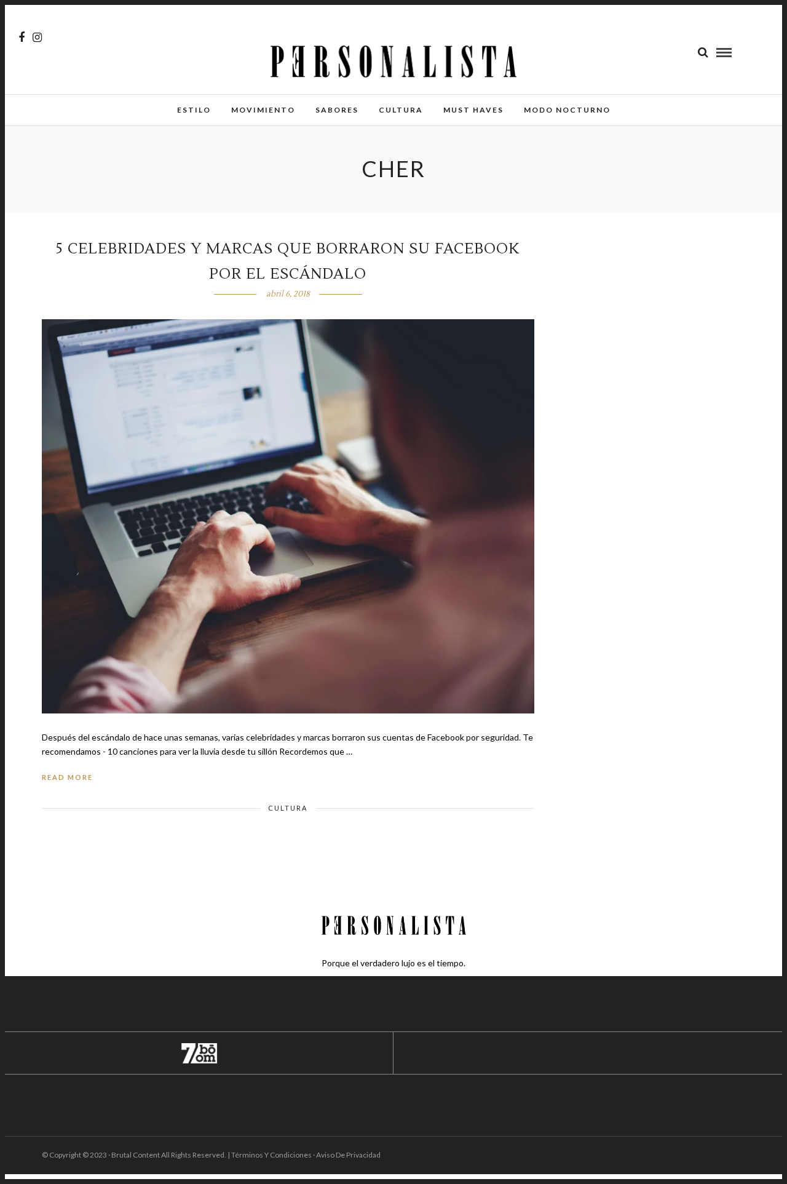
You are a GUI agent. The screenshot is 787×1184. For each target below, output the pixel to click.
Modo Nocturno (567, 109)
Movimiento (263, 109)
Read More (67, 777)
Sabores (336, 109)
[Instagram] (37, 37)
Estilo (194, 109)
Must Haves (473, 109)
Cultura (401, 109)
